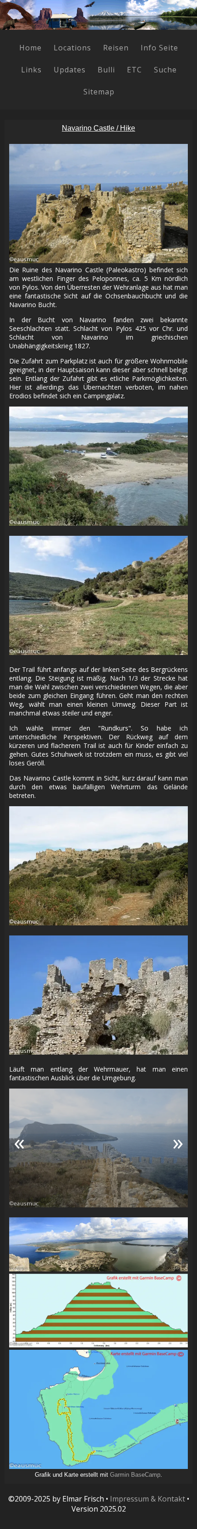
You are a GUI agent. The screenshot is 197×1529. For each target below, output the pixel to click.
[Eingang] (98, 995)
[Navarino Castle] (98, 865)
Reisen (116, 48)
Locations (72, 48)
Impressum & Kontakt (147, 1499)
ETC (134, 70)
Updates (70, 70)
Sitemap (99, 92)
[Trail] (98, 595)
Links (31, 70)
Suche (165, 70)
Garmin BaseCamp (135, 1474)
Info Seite (159, 48)
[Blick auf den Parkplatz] (98, 466)
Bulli (106, 70)
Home (30, 48)
